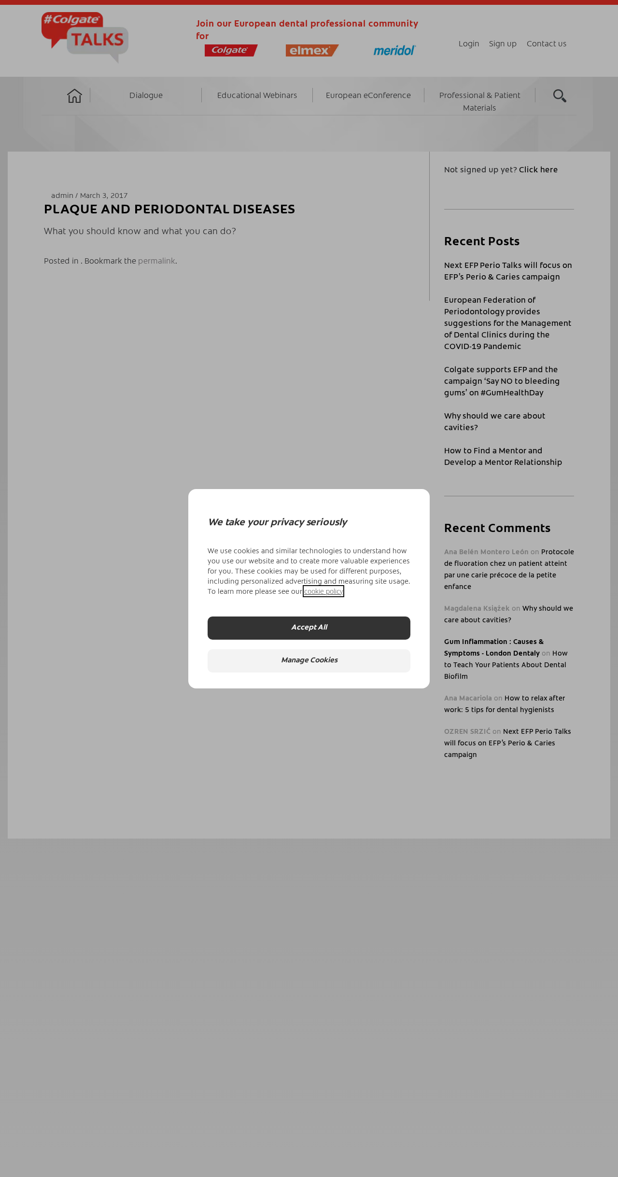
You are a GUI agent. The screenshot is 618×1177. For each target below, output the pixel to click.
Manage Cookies (309, 660)
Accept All (309, 627)
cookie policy (323, 591)
